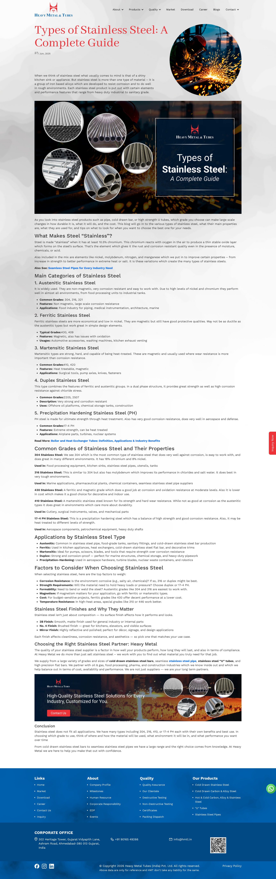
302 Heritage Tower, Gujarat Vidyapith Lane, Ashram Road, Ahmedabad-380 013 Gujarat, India (69, 843)
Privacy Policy (231, 865)
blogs (216, 9)
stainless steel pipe (182, 661)
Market (170, 9)
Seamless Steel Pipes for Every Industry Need (80, 268)
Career (203, 9)
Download (187, 9)
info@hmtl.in (183, 839)
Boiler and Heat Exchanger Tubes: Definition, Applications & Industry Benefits (105, 440)
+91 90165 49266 (126, 839)
